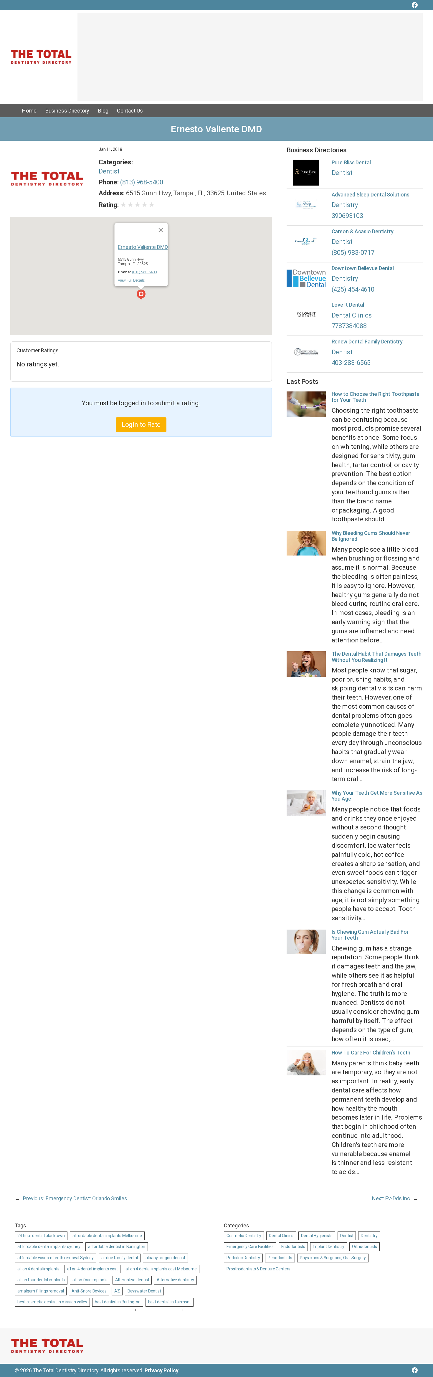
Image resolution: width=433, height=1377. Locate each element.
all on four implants (90, 1279)
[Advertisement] (250, 60)
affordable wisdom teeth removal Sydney (55, 1257)
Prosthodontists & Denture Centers (258, 1269)
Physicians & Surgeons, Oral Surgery (333, 1257)
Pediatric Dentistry (243, 1257)
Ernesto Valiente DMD (143, 247)
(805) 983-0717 (353, 252)
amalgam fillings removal (40, 1291)
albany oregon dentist (165, 1257)
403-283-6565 (351, 362)
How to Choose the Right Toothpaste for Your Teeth (376, 397)
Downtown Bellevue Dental (363, 268)
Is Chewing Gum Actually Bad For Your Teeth (370, 935)
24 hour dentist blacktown (41, 1235)
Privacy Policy (162, 1370)
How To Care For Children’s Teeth (371, 1053)
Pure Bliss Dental (351, 163)
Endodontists (293, 1246)
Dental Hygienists (317, 1235)
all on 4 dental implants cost (92, 1269)
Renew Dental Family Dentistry (367, 342)
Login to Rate (141, 424)
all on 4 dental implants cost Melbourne (161, 1269)
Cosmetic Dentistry (244, 1235)
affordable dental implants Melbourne (107, 1235)
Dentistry (345, 205)
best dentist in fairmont (169, 1302)
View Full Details (131, 280)
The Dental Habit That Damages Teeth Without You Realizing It (377, 657)
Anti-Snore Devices (89, 1291)
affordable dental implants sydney (48, 1246)
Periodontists (280, 1257)
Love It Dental (348, 305)
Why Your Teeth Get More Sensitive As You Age (377, 796)
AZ (117, 1291)
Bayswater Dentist (144, 1291)
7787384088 (349, 326)
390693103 (347, 215)
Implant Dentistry (328, 1246)
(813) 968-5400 (141, 182)
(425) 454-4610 (353, 289)
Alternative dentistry (175, 1279)
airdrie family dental (119, 1257)
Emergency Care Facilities (250, 1246)
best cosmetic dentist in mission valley (52, 1302)
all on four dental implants (41, 1279)
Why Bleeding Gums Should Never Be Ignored (371, 536)
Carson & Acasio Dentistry (363, 231)
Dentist (109, 171)
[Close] (161, 230)
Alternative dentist (132, 1279)
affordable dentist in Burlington (116, 1246)
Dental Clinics (352, 315)
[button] (141, 295)
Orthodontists (364, 1246)
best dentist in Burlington (117, 1302)
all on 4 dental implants (38, 1269)
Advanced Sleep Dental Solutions (370, 195)
